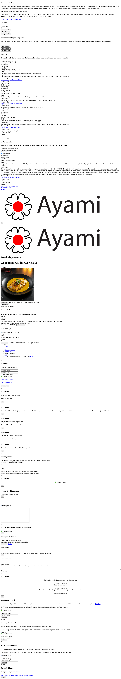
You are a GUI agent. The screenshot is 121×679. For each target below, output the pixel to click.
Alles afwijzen (5, 32)
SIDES (31, 356)
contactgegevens (16, 19)
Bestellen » (5, 343)
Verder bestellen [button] (17, 462)
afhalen (10, 544)
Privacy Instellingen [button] (10, 353)
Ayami (7, 346)
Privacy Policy (5, 19)
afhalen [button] (3, 319)
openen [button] (3, 339)
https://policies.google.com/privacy (11, 177)
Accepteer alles (6, 34)
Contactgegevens (10, 350)
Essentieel (4, 22)
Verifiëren (4, 617)
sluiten (3, 677)
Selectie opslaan (6, 30)
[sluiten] (1, 360)
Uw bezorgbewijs (6, 613)
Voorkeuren (4, 26)
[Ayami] (53, 219)
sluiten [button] (3, 341)
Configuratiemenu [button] (17, 439)
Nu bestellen (5, 304)
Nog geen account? (6, 382)
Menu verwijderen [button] (6, 439)
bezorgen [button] (3, 318)
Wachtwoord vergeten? (8, 379)
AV (6, 355)
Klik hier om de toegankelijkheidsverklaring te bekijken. (17, 675)
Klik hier (97, 604)
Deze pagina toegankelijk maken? (11, 672)
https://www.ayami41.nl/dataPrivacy (11, 80)
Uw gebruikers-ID (6, 636)
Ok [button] (2, 401)
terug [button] (2, 44)
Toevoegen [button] (4, 571)
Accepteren (6, 153)
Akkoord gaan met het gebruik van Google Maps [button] (15, 323)
